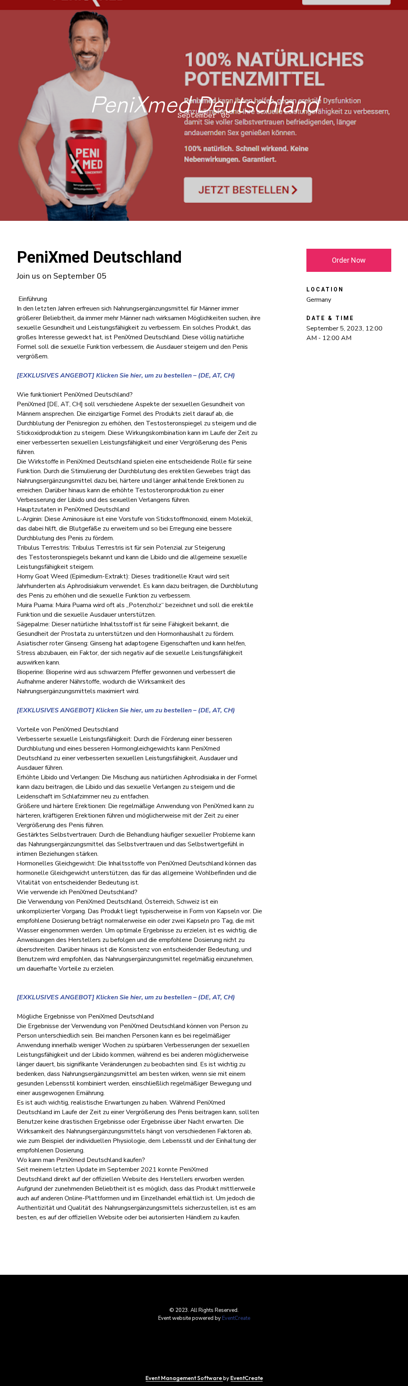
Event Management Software (184, 1378)
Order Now (349, 260)
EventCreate (236, 1318)
